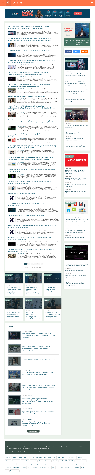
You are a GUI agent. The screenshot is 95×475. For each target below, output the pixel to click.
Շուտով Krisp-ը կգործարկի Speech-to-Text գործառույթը (26, 215)
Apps (54, 457)
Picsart (68, 247)
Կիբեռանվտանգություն (36, 464)
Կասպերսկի (77, 460)
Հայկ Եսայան (21, 464)
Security (84, 460)
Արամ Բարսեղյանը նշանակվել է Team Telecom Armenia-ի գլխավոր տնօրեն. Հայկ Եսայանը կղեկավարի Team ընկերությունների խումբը (33, 293)
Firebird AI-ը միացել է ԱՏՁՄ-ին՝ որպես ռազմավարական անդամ (29, 50)
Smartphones (31, 457)
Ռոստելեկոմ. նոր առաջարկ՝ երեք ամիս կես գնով (76, 225)
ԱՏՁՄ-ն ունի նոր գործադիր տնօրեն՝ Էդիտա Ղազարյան (26, 96)
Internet (85, 464)
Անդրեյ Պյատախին (72, 457)
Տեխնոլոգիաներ (15, 460)
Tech (7, 300)
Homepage (8, 460)
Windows (77, 467)
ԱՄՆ (72, 467)
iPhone (27, 464)
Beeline (20, 457)
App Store (55, 464)
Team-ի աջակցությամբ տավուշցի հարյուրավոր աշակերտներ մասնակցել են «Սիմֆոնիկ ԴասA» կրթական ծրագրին (36, 423)
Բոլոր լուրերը (33, 431)
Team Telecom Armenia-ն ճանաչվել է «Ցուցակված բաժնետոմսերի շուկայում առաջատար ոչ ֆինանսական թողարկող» (38, 335)
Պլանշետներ (74, 464)
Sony (7, 470)
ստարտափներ (59, 467)
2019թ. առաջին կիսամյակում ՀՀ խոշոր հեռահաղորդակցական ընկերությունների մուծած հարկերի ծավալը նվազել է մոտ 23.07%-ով (76, 219)
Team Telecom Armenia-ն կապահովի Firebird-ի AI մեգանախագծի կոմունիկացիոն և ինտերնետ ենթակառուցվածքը (36, 348)
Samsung (41, 460)
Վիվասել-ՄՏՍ (42, 467)
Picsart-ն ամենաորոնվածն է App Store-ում (74, 270)
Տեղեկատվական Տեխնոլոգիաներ (13, 467)
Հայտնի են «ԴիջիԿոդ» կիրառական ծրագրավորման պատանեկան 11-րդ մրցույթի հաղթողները (37, 373)
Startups (44, 464)
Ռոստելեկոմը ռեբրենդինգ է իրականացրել (75, 237)
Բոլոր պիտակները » (14, 470)
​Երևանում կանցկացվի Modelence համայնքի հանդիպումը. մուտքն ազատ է (13, 315)
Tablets (82, 467)
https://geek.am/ (38, 448)
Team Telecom (71, 61)
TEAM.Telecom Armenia (11, 464)
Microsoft (61, 460)
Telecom (14, 457)
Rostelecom (70, 202)
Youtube (29, 467)
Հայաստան (8, 457)
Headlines (80, 457)
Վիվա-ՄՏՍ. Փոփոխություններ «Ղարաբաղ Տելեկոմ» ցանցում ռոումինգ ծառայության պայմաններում (75, 172)
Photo (27, 460)
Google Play (62, 464)
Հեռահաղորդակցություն (41, 457)
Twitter (77, 51)
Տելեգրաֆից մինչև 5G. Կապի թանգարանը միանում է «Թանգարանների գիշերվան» (38, 412)
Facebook (69, 51)
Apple (49, 457)
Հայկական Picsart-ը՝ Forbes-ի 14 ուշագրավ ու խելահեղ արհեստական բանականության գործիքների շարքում (75, 283)
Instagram (35, 467)
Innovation (67, 467)
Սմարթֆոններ (34, 460)
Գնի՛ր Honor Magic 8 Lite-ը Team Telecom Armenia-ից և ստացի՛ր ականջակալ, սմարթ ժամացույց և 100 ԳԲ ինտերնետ (14, 292)
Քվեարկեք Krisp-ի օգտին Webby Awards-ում (22, 193)
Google (58, 457)
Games (80, 464)
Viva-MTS (69, 156)
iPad (53, 467)
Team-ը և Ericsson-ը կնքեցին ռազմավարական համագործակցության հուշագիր (75, 42)
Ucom (68, 111)
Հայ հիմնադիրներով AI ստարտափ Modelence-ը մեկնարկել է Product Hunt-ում (52, 315)
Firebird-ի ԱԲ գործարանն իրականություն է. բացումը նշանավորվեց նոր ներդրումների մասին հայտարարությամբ (33, 318)
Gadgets (24, 467)
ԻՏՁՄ (68, 464)
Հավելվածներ (48, 460)
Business (8, 275)
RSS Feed (85, 51)
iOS (66, 460)
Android (63, 457)
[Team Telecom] (47, 13)
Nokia (49, 467)
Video (25, 457)
